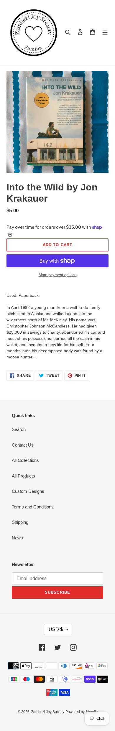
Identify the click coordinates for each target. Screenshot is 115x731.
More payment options (58, 275)
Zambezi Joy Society (47, 712)
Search (19, 429)
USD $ (56, 629)
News (17, 537)
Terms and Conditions (33, 506)
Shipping (20, 522)
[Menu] (105, 32)
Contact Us (23, 444)
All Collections (25, 460)
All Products (23, 475)
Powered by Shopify (81, 712)
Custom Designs (28, 491)
